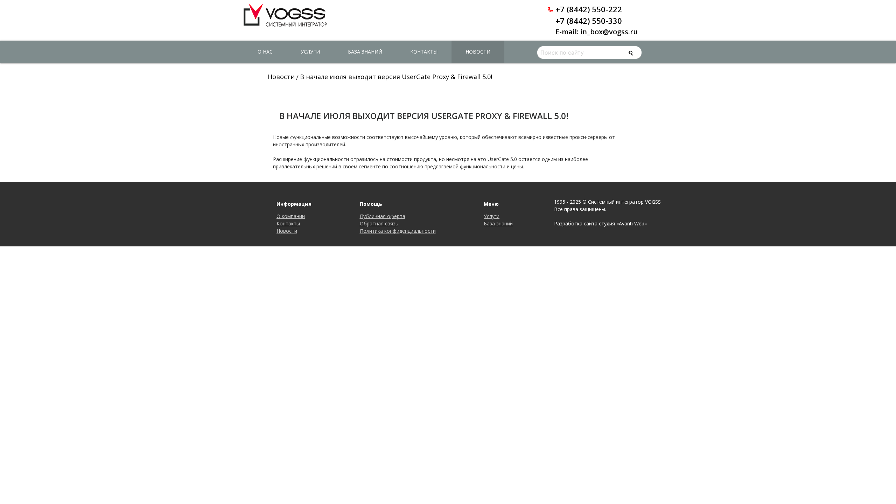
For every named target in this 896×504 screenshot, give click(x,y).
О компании (290, 216)
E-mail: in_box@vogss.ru (596, 31)
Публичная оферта (382, 216)
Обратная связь (379, 223)
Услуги (310, 51)
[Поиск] (630, 53)
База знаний (365, 51)
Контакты (424, 51)
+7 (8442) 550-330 (588, 20)
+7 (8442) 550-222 (588, 9)
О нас (265, 51)
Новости (477, 51)
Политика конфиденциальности (398, 230)
